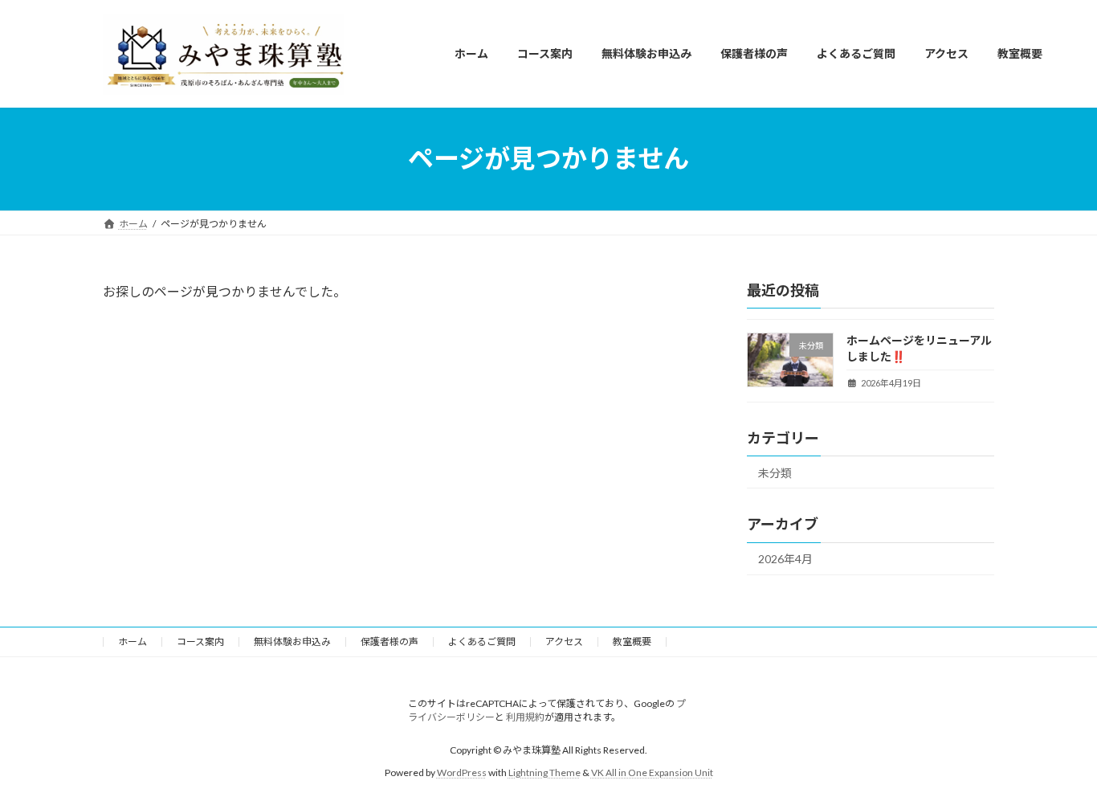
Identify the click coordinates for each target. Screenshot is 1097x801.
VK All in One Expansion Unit (652, 772)
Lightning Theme (544, 772)
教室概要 (632, 641)
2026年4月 (785, 559)
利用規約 (525, 717)
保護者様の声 (389, 641)
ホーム (132, 641)
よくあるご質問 (482, 641)
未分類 (775, 472)
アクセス (564, 641)
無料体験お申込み (292, 641)
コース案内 (200, 641)
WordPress (462, 772)
